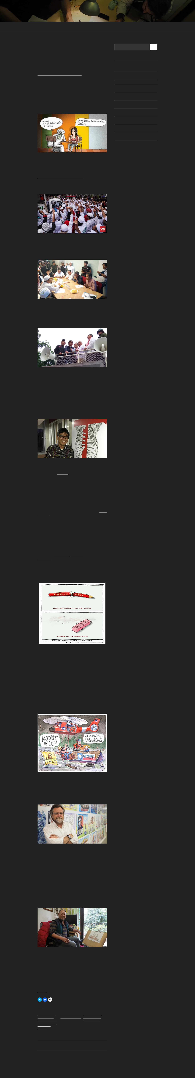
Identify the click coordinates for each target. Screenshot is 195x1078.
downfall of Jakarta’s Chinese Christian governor (60, 176)
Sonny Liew (62, 472)
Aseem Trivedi (44, 558)
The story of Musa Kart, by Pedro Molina (131, 82)
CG (56, 44)
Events (79, 26)
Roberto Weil (77, 555)
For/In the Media (121, 26)
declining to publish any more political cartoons (60, 74)
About (106, 26)
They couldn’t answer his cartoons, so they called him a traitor (92, 1017)
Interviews (52, 26)
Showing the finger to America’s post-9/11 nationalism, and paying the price (131, 128)
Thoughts (66, 26)
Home (39, 26)
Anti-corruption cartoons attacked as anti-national (70, 1016)
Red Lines (52, 9)
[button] (72, 133)
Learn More (93, 26)
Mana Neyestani (62, 555)
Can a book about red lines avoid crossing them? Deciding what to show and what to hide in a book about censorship (47, 1021)
